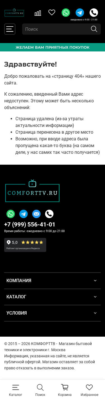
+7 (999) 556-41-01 (29, 224)
